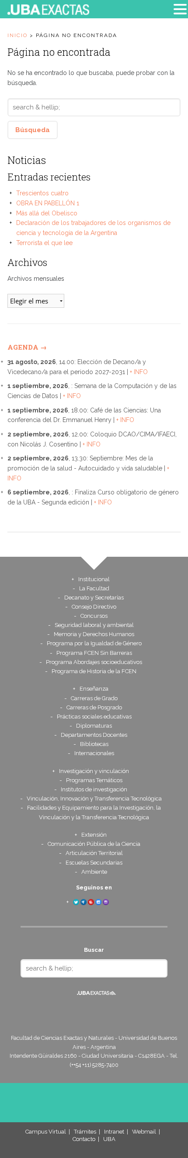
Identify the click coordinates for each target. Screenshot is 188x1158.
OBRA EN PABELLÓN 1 (47, 203)
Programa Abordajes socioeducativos (94, 662)
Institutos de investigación (94, 789)
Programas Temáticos (94, 780)
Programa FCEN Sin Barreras (94, 653)
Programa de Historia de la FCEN (94, 671)
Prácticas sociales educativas (94, 716)
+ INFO (139, 371)
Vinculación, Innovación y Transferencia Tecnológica (94, 798)
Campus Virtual (45, 1131)
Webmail (144, 1131)
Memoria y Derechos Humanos (94, 634)
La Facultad (94, 588)
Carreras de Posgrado (94, 707)
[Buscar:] (94, 107)
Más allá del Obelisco (46, 213)
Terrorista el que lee (44, 242)
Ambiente (94, 871)
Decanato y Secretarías (94, 597)
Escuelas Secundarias (94, 862)
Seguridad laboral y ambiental (94, 625)
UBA (109, 1139)
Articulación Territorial (94, 853)
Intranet (114, 1131)
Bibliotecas (94, 744)
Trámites (85, 1131)
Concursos (94, 616)
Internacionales (94, 753)
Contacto (84, 1139)
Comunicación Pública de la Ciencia (94, 844)
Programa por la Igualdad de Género (94, 643)
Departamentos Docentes (94, 735)
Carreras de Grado (94, 698)
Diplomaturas (94, 725)
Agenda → (27, 347)
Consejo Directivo (94, 606)
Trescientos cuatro (42, 193)
